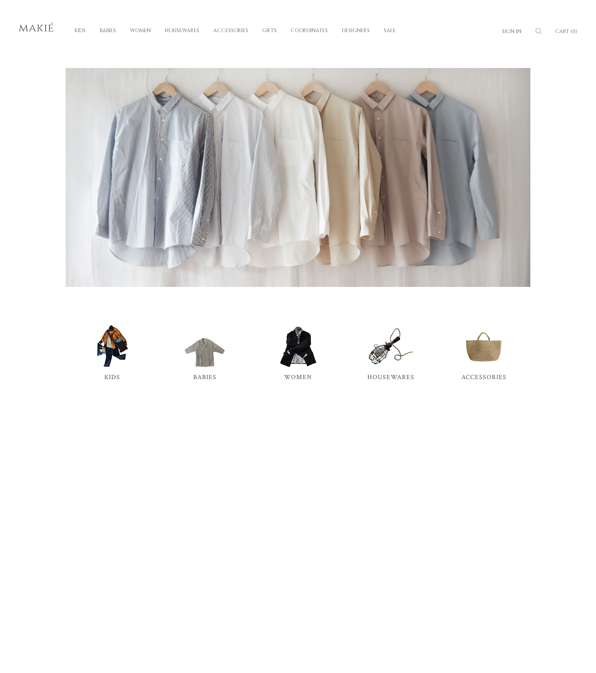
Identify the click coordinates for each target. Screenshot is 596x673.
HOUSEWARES (182, 30)
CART (566, 31)
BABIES (108, 30)
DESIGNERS (356, 30)
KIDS (80, 30)
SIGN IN (512, 31)
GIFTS (269, 30)
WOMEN (140, 30)
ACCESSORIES (230, 30)
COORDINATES (309, 30)
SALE (390, 30)
